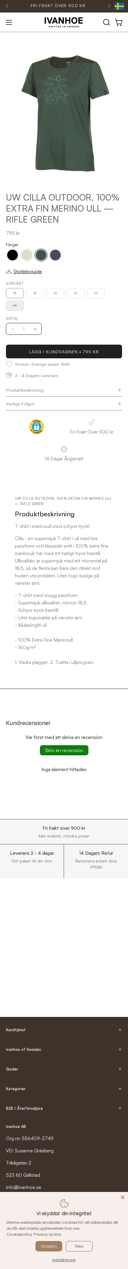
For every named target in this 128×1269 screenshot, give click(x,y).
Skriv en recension (64, 750)
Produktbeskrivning (24, 390)
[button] (106, 22)
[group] (58, 6)
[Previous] (7, 6)
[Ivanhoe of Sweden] (64, 22)
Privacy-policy (47, 1234)
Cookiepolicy (19, 1234)
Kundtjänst (16, 1029)
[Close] (123, 1197)
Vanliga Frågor (20, 403)
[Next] (109, 6)
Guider (12, 1069)
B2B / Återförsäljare (24, 1108)
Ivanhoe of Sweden (23, 1049)
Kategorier (16, 1088)
